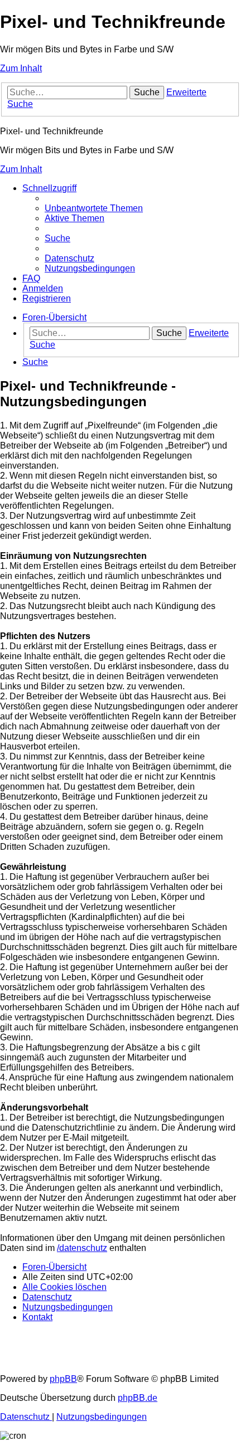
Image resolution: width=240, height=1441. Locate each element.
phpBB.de (137, 1398)
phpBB (63, 1379)
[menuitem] (94, 208)
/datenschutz (82, 1248)
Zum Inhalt (21, 68)
